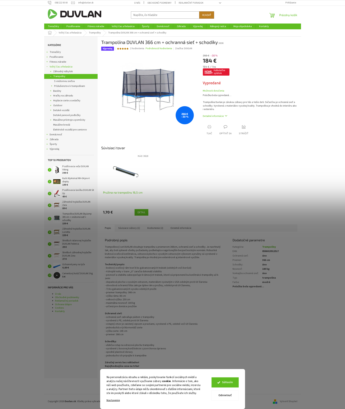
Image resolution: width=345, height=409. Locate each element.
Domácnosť (56, 134)
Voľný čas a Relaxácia (61, 67)
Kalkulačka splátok (219, 72)
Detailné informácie (213, 116)
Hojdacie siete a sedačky (66, 100)
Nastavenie (113, 400)
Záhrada (54, 139)
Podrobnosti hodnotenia (159, 48)
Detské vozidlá (61, 110)
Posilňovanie (56, 57)
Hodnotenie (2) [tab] (155, 228)
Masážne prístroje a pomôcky (69, 120)
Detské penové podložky (67, 115)
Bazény (57, 91)
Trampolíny (59, 76)
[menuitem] (53, 26)
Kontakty (60, 311)
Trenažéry (55, 52)
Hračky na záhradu (63, 96)
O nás (137, 3)
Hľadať (206, 14)
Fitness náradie (58, 62)
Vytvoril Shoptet (288, 401)
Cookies (59, 308)
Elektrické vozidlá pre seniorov (70, 130)
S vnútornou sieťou (64, 81)
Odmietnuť (225, 395)
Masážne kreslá (61, 125)
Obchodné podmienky (159, 3)
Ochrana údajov (63, 304)
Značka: (183, 48)
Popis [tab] (108, 228)
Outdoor (57, 105)
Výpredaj (54, 149)
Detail (141, 212)
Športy (53, 144)
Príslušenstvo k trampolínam (69, 86)
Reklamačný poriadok (191, 3)
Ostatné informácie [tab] (180, 228)
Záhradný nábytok (63, 71)
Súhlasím (227, 382)
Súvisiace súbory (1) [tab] (129, 228)
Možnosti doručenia (213, 91)
